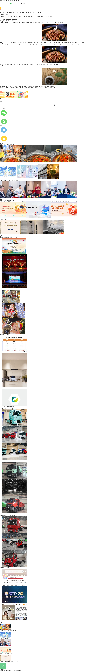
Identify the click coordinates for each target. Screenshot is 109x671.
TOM (0, 288)
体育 (4, 0)
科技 (17, 0)
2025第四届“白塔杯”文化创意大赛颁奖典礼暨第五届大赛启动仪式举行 (9, 237)
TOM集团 (1, 669)
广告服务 (4, 669)
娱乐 (3, 0)
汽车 (15, 0)
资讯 (2, 0)
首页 (0, 0)
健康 (12, 0)
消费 (14, 0)
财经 (11, 0)
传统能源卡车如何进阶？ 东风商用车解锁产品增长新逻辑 (7, 408)
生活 (7, 0)
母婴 (8, 0)
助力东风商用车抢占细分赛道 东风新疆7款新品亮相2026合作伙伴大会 (9, 515)
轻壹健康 (2, 14)
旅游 (6, 0)
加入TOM (6, 669)
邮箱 (18, 0)
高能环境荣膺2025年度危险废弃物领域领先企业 (8, 406)
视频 (10, 0)
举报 (0, 100)
